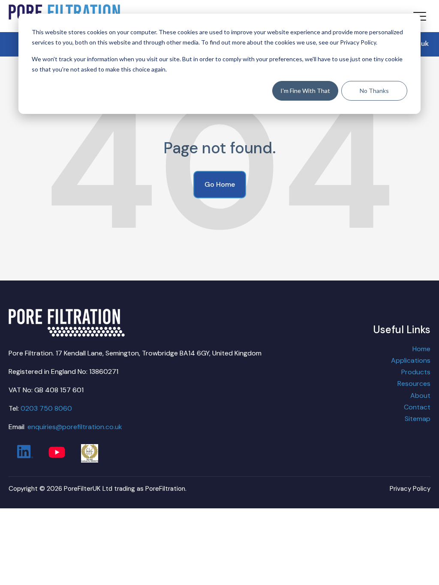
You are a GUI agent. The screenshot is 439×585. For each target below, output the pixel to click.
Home (421, 348)
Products (415, 371)
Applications (410, 360)
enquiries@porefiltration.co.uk (74, 426)
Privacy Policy (410, 488)
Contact (417, 407)
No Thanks (374, 90)
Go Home (219, 184)
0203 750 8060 (46, 408)
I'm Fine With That (305, 90)
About (420, 395)
